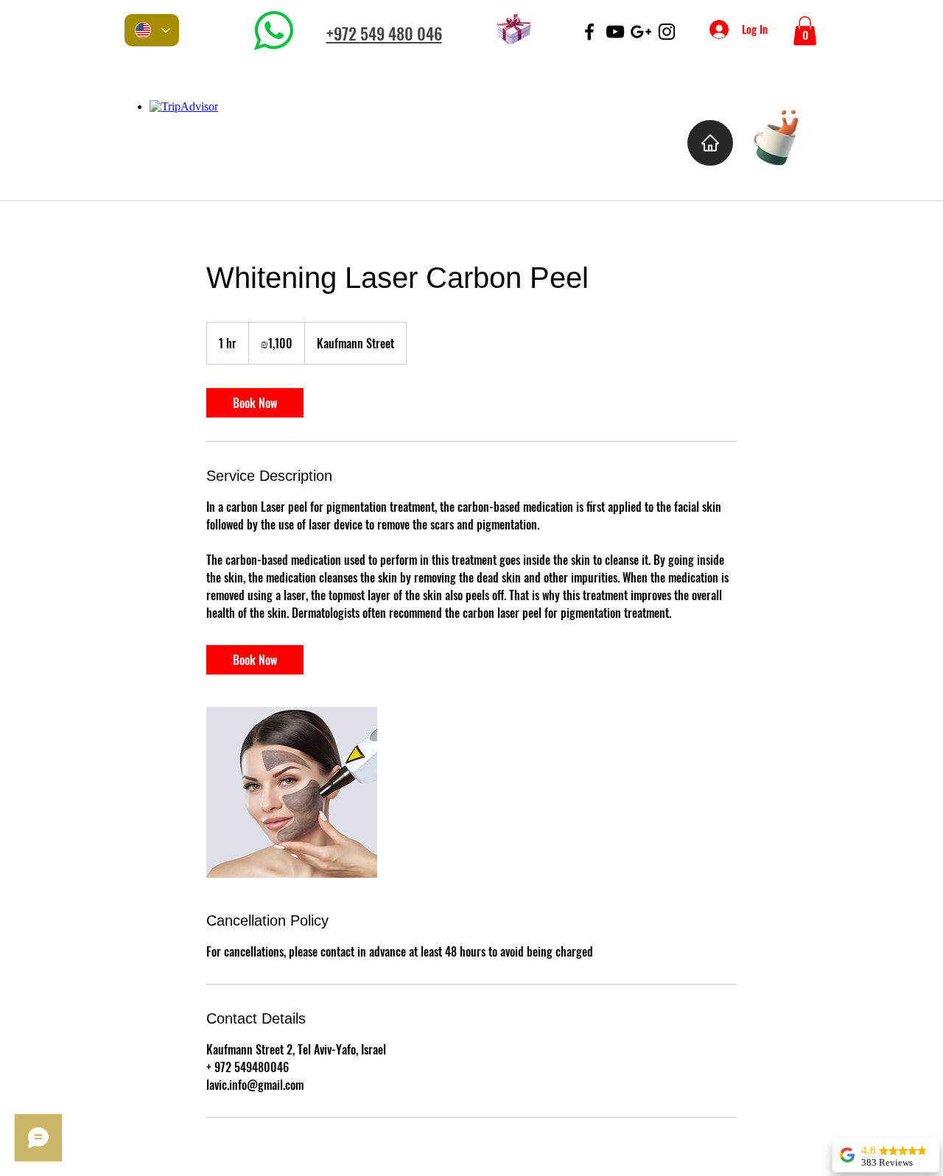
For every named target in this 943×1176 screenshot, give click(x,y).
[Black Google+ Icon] (641, 32)
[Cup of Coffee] (783, 135)
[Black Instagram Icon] (667, 32)
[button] (805, 30)
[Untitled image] (291, 792)
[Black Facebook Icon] (589, 32)
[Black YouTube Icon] (615, 32)
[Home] (710, 143)
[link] (255, 403)
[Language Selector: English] (152, 30)
